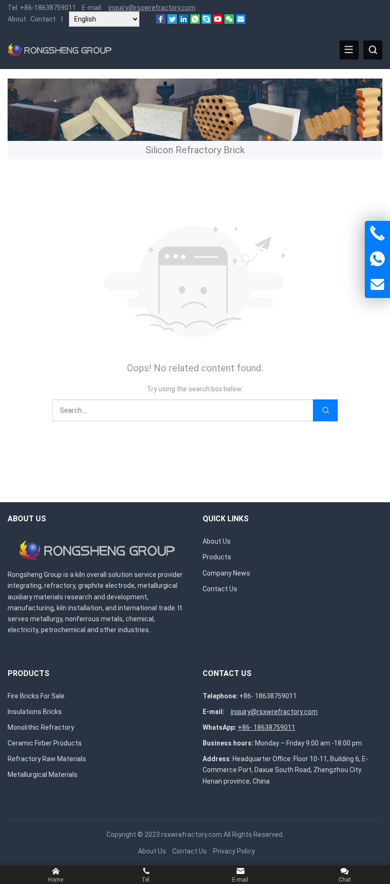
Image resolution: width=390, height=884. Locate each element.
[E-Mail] (240, 21)
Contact (43, 19)
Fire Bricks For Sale (36, 696)
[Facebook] (160, 21)
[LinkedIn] (183, 21)
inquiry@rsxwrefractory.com (151, 7)
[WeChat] (229, 21)
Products (217, 557)
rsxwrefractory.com (191, 834)
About (17, 19)
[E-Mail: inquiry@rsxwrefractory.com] (377, 285)
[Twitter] (172, 21)
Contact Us (220, 589)
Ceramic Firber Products (45, 743)
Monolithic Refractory (41, 727)
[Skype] (206, 21)
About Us (217, 541)
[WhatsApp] (195, 21)
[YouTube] (218, 21)
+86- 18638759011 (268, 696)
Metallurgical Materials (43, 774)
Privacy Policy (234, 851)
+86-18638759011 (48, 7)
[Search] (372, 50)
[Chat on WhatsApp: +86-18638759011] (377, 259)
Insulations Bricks (35, 711)
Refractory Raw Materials (47, 759)
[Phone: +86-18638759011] (377, 233)
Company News (226, 573)
